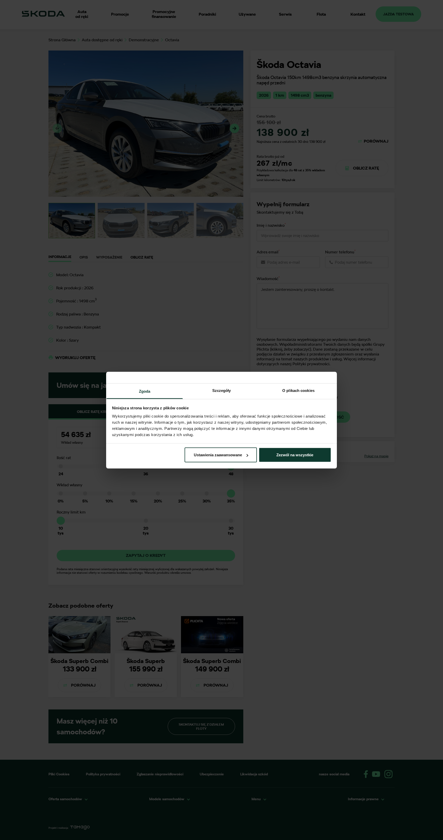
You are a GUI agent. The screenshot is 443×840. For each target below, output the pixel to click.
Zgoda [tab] (144, 391)
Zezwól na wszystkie (294, 455)
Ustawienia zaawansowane (218, 455)
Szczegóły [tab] (221, 390)
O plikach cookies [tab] (298, 390)
